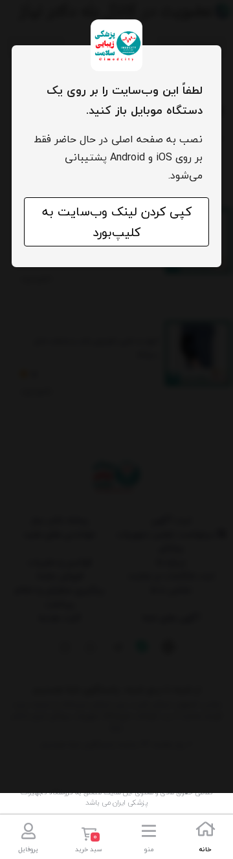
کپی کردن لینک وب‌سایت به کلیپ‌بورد (117, 222)
